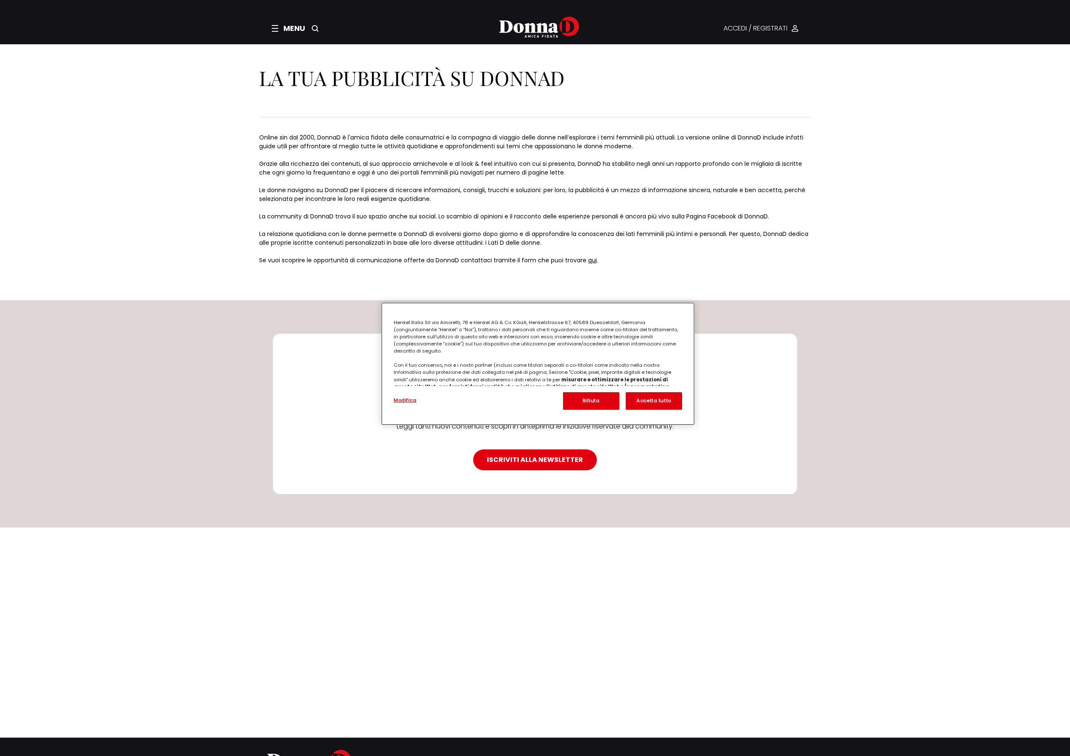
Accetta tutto (654, 400)
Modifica (405, 400)
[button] (288, 28)
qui (592, 260)
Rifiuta (591, 400)
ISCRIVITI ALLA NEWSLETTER (535, 459)
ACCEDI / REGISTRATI (755, 28)
